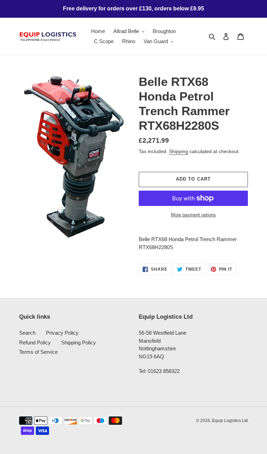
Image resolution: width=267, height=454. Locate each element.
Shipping (178, 151)
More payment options (193, 214)
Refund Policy (35, 342)
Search (27, 333)
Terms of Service (38, 352)
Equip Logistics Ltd (230, 420)
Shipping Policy (78, 342)
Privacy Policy (62, 333)
